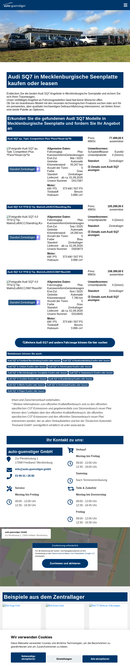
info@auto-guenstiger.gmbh (33, 469)
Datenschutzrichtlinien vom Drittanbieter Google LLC (73, 553)
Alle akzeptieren (100, 659)
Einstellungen (64, 659)
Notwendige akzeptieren (28, 657)
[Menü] (125, 5)
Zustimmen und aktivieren (65, 563)
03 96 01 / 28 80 (24, 475)
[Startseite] (14, 4)
